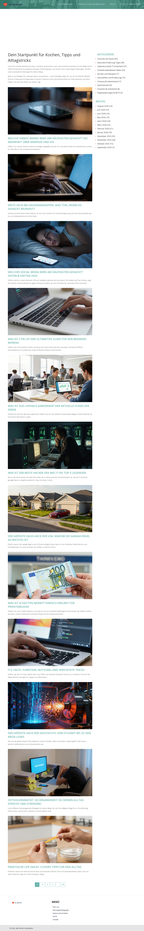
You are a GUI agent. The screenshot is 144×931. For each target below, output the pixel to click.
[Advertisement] (72, 29)
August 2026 (104, 106)
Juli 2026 (103, 109)
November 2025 (106, 140)
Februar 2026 (105, 128)
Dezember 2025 (106, 136)
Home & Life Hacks (107, 58)
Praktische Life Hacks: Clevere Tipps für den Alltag (45, 867)
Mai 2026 (103, 117)
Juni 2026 (103, 113)
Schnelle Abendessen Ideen (111, 70)
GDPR (55, 916)
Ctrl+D (112, 4)
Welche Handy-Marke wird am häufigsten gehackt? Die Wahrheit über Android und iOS (48, 140)
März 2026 (103, 125)
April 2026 (103, 121)
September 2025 (106, 147)
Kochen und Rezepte (108, 74)
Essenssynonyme (65, 4)
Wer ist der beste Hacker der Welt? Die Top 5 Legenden (47, 473)
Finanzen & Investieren (108, 89)
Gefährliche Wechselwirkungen (91, 4)
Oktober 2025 (105, 143)
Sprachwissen (104, 85)
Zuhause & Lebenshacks (109, 81)
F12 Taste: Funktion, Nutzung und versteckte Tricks (46, 670)
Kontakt (55, 919)
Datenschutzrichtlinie (60, 913)
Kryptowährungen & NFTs (110, 92)
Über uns (56, 907)
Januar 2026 (104, 132)
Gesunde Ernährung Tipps (110, 62)
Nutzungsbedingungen (61, 910)
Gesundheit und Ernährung (111, 77)
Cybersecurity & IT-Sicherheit (112, 66)
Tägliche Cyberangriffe (130, 4)
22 (63, 884)
